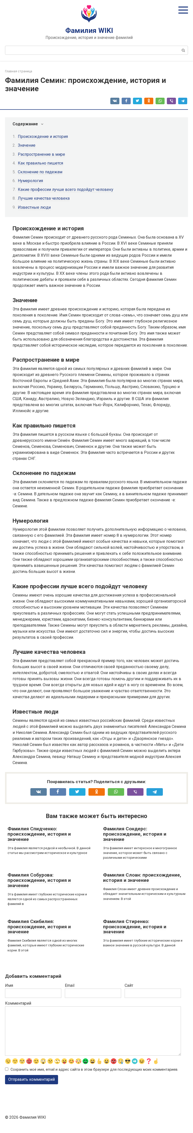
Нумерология (30, 180)
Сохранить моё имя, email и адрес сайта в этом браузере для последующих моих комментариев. (94, 1069)
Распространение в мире (41, 154)
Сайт (129, 985)
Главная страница (18, 71)
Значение (26, 145)
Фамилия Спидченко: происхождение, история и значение (39, 834)
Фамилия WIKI (89, 30)
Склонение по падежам (40, 172)
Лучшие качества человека (44, 198)
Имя (9, 985)
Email (69, 985)
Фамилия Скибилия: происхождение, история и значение (39, 927)
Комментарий (18, 1003)
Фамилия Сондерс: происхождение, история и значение (134, 834)
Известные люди (34, 207)
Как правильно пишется (40, 163)
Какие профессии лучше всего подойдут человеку (65, 189)
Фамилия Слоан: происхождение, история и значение (142, 877)
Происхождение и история (43, 136)
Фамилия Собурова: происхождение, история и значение (39, 880)
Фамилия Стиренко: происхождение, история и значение (134, 927)
